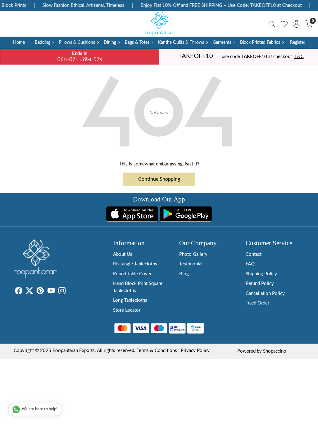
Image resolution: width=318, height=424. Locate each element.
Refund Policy (260, 283)
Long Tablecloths (130, 300)
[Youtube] (51, 291)
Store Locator (126, 310)
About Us (122, 254)
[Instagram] (62, 291)
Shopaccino (274, 351)
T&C (299, 56)
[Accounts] (296, 24)
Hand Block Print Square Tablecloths (137, 287)
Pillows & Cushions (77, 42)
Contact (253, 254)
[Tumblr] (69, 291)
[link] (272, 24)
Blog (184, 274)
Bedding (42, 42)
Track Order (257, 303)
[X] (29, 291)
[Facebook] (18, 291)
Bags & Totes (137, 42)
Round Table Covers (133, 274)
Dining (110, 42)
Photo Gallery (193, 254)
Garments (222, 42)
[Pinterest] (40, 291)
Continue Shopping (159, 179)
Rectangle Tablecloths (135, 264)
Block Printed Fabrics (260, 42)
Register (297, 42)
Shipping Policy (261, 274)
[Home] (159, 23)
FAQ (250, 264)
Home (19, 42)
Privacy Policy (195, 350)
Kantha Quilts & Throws (181, 42)
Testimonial (190, 264)
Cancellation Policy (265, 293)
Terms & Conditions (157, 350)
